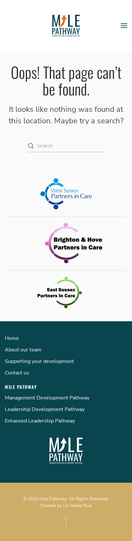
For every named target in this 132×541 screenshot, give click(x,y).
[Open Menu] (124, 25)
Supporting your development (39, 361)
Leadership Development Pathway (45, 409)
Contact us (17, 372)
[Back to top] (66, 521)
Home (12, 338)
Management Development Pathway (47, 397)
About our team (23, 349)
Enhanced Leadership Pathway (40, 420)
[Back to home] (66, 25)
